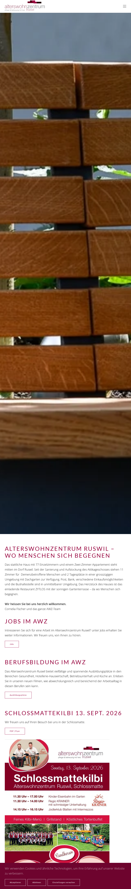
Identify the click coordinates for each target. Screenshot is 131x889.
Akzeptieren (15, 882)
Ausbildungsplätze (18, 695)
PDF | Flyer (15, 731)
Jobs (12, 644)
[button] (124, 6)
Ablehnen (36, 882)
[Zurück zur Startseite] (25, 6)
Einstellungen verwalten (64, 882)
